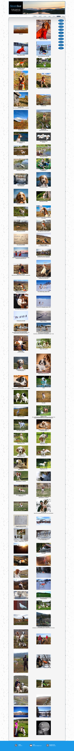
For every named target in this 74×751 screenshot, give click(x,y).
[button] (63, 16)
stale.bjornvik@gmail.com (37, 745)
